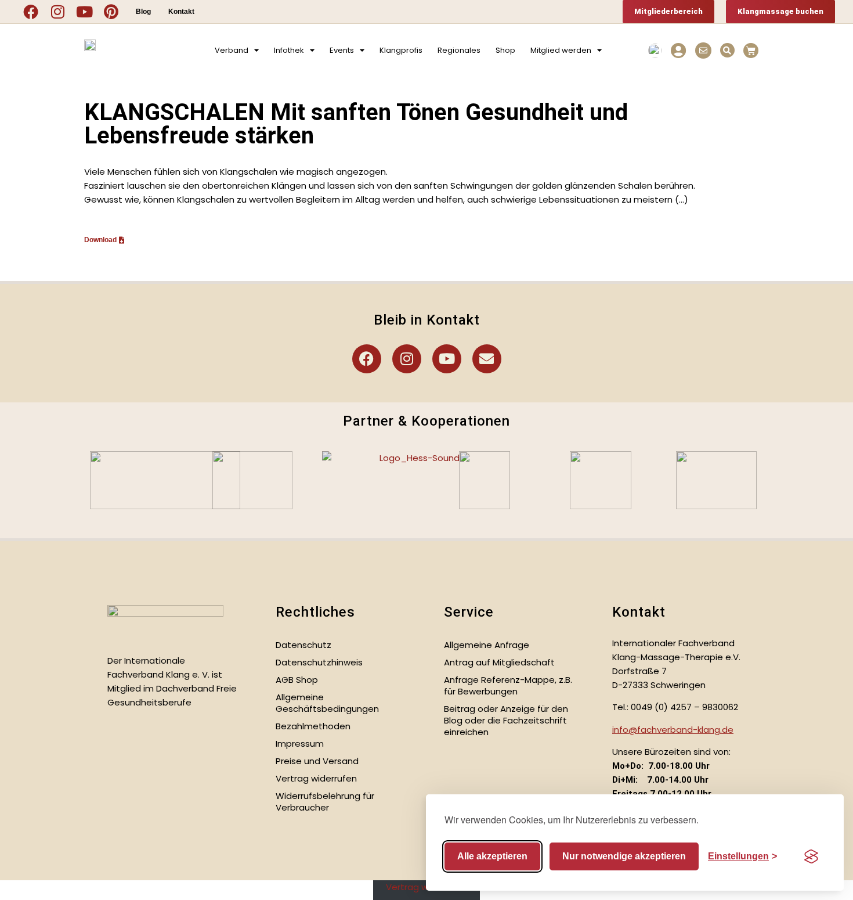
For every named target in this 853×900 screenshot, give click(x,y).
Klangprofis (400, 50)
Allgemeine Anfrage (486, 645)
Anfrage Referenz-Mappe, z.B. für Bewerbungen (508, 685)
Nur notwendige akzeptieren (624, 856)
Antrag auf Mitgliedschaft (499, 662)
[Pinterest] (110, 11)
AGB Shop (297, 680)
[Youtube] (84, 11)
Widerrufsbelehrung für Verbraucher (325, 801)
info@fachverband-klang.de (672, 729)
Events (342, 50)
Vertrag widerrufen (316, 778)
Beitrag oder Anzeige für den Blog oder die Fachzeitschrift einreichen (506, 720)
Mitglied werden (560, 50)
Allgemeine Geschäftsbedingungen (327, 703)
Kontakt (181, 12)
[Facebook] (30, 11)
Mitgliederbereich (668, 11)
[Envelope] (486, 358)
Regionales (459, 50)
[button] (727, 50)
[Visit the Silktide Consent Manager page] (811, 856)
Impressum (300, 743)
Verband (231, 50)
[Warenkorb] (750, 50)
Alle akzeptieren (492, 856)
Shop (505, 50)
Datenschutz (303, 645)
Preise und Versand (317, 761)
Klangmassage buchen (780, 11)
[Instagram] (57, 11)
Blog (143, 12)
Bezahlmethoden (313, 726)
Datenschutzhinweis (319, 662)
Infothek (289, 50)
